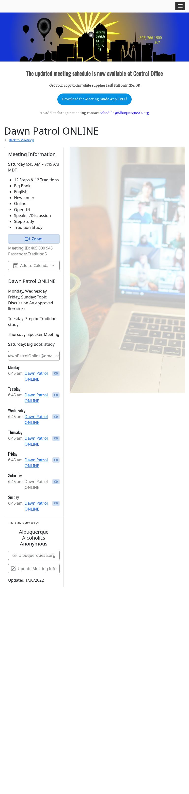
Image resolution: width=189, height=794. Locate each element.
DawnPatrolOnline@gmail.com (34, 355)
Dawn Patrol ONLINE (36, 376)
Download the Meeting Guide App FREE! (94, 99)
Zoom (37, 239)
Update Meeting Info (37, 568)
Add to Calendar (35, 265)
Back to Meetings (21, 140)
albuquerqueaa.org (37, 555)
